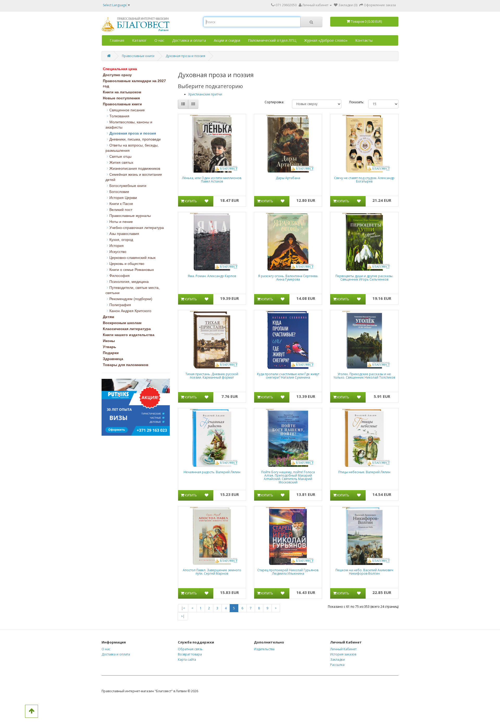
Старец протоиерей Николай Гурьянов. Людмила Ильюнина (288, 572)
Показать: (354, 102)
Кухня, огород (121, 240)
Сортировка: (274, 102)
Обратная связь (190, 649)
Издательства (264, 649)
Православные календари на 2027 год (134, 83)
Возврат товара (190, 654)
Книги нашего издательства (128, 335)
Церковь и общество (126, 264)
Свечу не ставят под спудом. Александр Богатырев (364, 180)
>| (183, 616)
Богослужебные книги (127, 186)
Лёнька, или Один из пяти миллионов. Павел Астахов (212, 180)
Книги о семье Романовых (131, 270)
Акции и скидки (227, 40)
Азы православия (124, 234)
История (116, 246)
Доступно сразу (117, 75)
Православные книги (138, 56)
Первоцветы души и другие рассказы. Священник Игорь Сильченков (364, 278)
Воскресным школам (122, 323)
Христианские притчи (205, 94)
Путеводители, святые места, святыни (132, 290)
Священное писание (127, 110)
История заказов (343, 654)
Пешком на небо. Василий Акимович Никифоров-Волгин (364, 572)
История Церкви (123, 198)
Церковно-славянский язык (132, 258)
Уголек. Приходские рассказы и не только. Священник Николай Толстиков (364, 376)
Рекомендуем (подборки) (130, 299)
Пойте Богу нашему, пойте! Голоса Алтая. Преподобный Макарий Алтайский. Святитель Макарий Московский (288, 477)
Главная (117, 40)
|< (183, 608)
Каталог (139, 40)
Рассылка (337, 665)
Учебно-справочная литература (136, 228)
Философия (119, 276)
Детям (108, 317)
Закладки (337, 659)
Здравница (113, 359)
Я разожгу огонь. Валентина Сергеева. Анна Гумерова (288, 278)
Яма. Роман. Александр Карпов (212, 276)
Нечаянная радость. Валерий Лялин (212, 472)
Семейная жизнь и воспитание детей (133, 177)
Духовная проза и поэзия (185, 56)
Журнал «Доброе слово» (325, 40)
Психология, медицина (129, 282)
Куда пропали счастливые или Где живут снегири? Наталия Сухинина (288, 376)
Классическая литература (127, 329)
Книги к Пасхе (121, 204)
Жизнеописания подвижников (134, 168)
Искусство (117, 252)
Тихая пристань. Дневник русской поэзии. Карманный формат (211, 376)
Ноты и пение (121, 222)
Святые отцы (120, 156)
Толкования (119, 116)
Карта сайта (187, 659)
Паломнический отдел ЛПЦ (272, 40)
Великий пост (120, 210)
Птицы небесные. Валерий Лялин (364, 472)
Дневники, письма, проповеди (135, 139)
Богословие (119, 192)
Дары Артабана (288, 178)
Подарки (111, 353)
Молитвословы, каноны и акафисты (128, 124)
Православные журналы (130, 216)
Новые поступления (121, 98)
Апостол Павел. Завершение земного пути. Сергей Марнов (212, 572)
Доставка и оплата (189, 40)
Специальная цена (120, 69)
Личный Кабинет (343, 649)
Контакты (364, 40)
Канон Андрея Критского (130, 311)
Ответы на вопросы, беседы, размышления (132, 148)
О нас (159, 40)
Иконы (109, 341)
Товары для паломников (125, 365)
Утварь (109, 347)
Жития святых (121, 162)
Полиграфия (120, 305)
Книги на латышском (122, 92)
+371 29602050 (285, 5)
